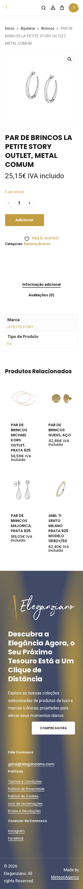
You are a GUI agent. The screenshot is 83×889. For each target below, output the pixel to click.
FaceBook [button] (16, 838)
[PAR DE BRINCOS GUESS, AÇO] (61, 398)
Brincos (47, 28)
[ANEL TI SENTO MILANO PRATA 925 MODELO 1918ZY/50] (61, 489)
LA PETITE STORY (20, 327)
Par (9, 344)
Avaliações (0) (41, 295)
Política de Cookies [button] (23, 796)
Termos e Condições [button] (25, 781)
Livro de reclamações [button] (25, 803)
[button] (69, 59)
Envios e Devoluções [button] (24, 811)
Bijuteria (28, 28)
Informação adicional (41, 284)
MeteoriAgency (65, 877)
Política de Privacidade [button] (26, 789)
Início (9, 28)
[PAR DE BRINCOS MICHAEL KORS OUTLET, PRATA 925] (23, 398)
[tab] (41, 284)
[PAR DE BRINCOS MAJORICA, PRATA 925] (23, 489)
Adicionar (24, 220)
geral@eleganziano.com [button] (31, 764)
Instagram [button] (16, 831)
